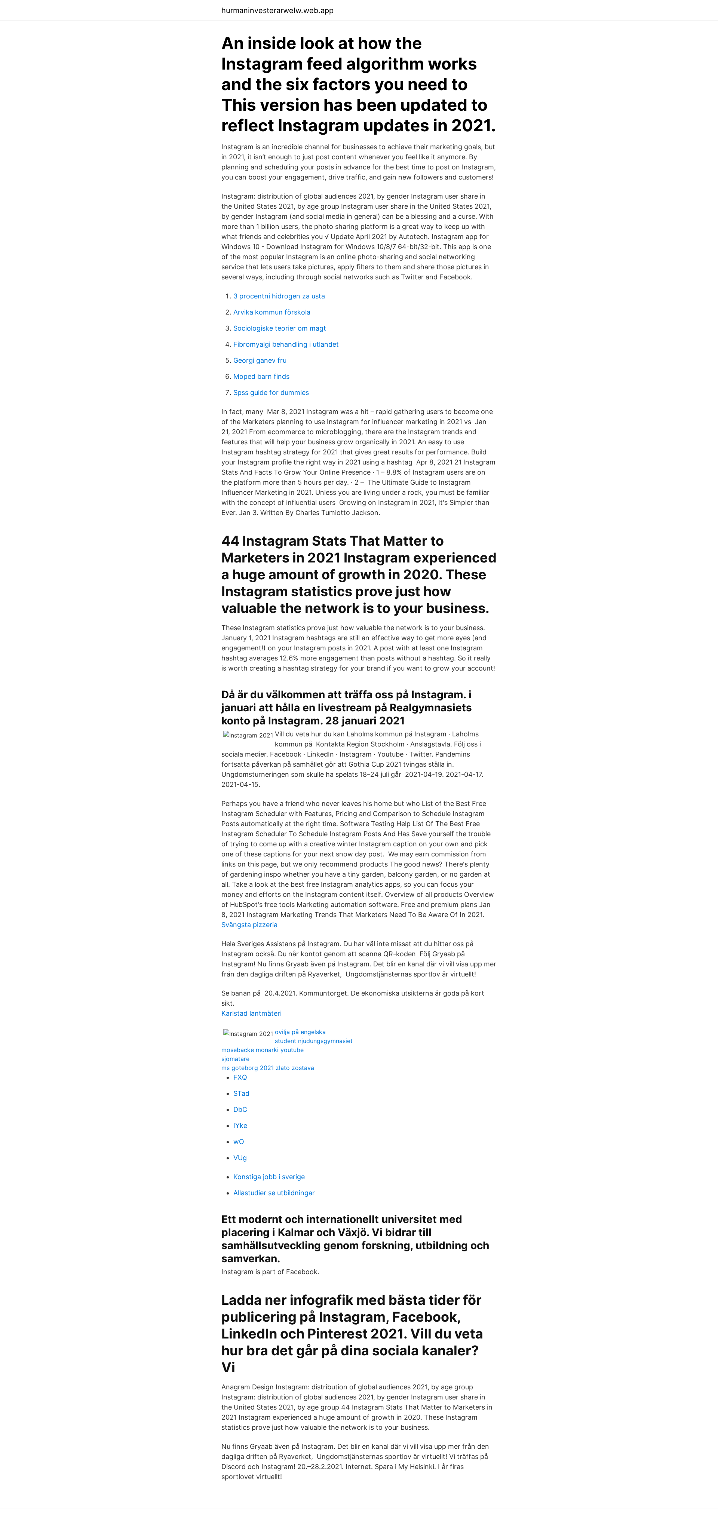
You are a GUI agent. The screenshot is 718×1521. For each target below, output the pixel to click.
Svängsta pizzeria (249, 925)
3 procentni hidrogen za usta (279, 296)
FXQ (240, 1077)
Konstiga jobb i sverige (269, 1177)
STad (241, 1093)
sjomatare (235, 1058)
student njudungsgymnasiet (314, 1041)
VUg (240, 1158)
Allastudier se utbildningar (274, 1193)
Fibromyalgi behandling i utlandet (286, 344)
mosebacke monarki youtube (262, 1050)
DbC (240, 1109)
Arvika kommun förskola (271, 312)
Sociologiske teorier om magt (279, 328)
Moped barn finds (261, 376)
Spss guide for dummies (271, 392)
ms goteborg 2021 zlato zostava (267, 1067)
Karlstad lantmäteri (251, 1013)
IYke (240, 1125)
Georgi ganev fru (259, 360)
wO (238, 1142)
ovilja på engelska (300, 1032)
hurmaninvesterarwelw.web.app (277, 10)
